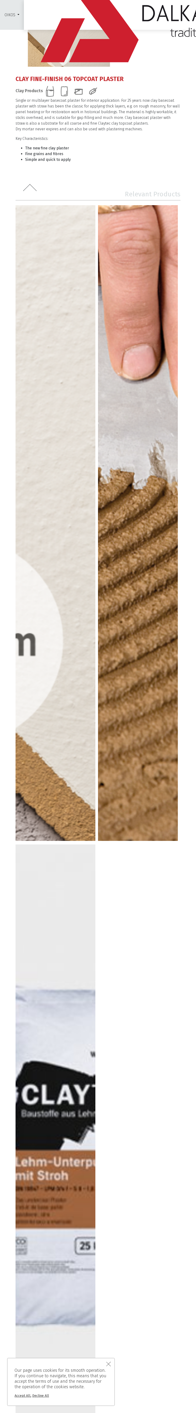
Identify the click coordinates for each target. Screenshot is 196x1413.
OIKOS (10, 15)
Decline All (40, 1396)
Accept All (22, 1396)
